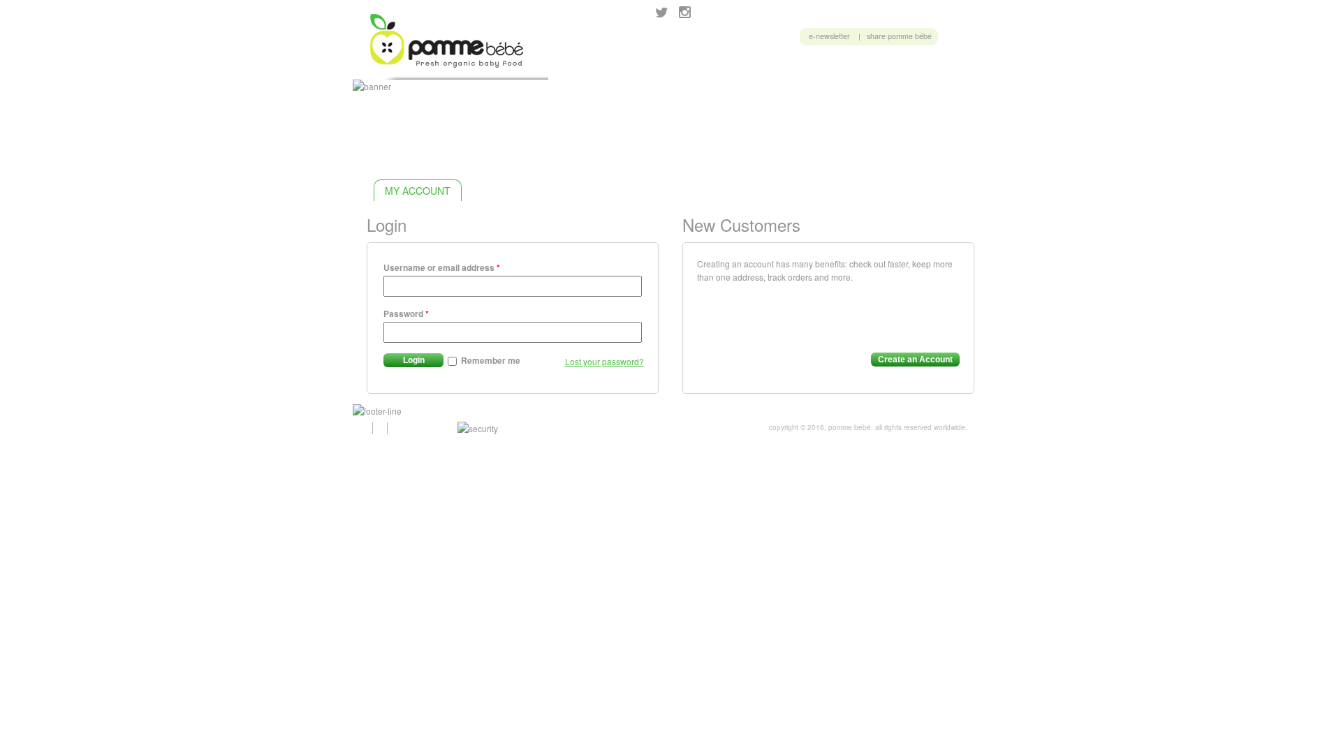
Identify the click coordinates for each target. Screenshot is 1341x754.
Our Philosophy (653, 66)
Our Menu (579, 66)
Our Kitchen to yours (750, 66)
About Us (833, 66)
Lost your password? (604, 361)
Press (881, 66)
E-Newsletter (829, 36)
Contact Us (940, 66)
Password (406, 313)
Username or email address (441, 267)
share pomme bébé (899, 36)
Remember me (489, 360)
